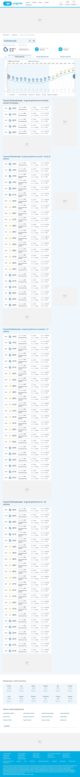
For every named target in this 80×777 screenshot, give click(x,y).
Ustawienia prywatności (43, 761)
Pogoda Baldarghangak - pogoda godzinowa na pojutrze (24, 329)
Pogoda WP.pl (6, 35)
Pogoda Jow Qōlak (46, 720)
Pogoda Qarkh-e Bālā (64, 713)
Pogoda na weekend (65, 57)
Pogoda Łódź (50, 755)
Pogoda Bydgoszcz (22, 753)
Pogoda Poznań (21, 757)
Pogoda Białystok (7, 753)
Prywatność (32, 761)
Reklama (19, 761)
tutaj (32, 774)
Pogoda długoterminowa (42, 57)
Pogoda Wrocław (7, 758)
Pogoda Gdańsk (36, 753)
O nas (25, 761)
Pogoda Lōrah (63, 720)
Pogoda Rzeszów (36, 757)
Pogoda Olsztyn (65, 755)
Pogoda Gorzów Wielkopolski (54, 753)
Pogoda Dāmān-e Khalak (28, 713)
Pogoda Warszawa (66, 757)
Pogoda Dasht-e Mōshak (28, 716)
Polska (28, 2)
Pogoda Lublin (36, 755)
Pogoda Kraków (21, 755)
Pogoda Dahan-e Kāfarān (8, 713)
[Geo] (34, 41)
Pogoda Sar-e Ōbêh (7, 720)
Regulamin (54, 761)
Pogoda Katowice (66, 753)
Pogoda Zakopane (22, 758)
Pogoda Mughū (63, 716)
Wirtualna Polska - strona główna (7, 3)
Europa (34, 2)
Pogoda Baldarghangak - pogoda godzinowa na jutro (23, 156)
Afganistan (14, 35)
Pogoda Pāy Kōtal (27, 720)
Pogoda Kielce (6, 755)
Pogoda (17, 3)
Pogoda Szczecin (51, 757)
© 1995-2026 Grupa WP (8, 761)
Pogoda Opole (6, 757)
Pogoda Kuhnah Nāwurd (47, 716)
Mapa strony (63, 761)
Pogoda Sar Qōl (6, 716)
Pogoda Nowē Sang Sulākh (47, 713)
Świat (40, 2)
